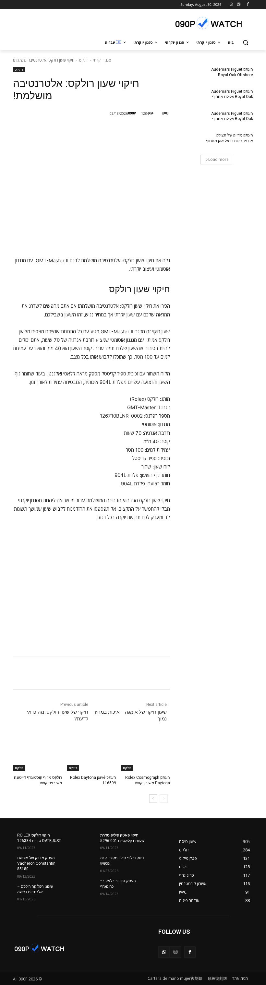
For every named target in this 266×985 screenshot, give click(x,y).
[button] (245, 42)
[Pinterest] (78, 130)
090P (132, 113)
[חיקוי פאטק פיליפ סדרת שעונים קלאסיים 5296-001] (159, 840)
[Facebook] (247, 4)
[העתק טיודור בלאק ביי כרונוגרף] (159, 886)
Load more (218, 159)
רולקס (84, 60)
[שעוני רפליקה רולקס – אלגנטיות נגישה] (76, 891)
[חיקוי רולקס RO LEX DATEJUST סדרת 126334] (76, 840)
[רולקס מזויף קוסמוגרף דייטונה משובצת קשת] (37, 753)
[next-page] (153, 798)
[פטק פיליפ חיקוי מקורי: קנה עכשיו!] (159, 863)
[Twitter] (93, 130)
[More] (63, 130)
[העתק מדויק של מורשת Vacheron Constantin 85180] (76, 863)
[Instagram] (238, 4)
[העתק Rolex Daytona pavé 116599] (91, 753)
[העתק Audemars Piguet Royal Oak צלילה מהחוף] (190, 96)
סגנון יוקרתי (102, 60)
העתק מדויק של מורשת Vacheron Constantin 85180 (36, 863)
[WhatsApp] (231, 4)
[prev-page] (164, 798)
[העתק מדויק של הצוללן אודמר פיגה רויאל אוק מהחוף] (190, 140)
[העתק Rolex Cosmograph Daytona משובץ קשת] (145, 753)
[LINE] (123, 130)
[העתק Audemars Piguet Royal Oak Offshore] (190, 74)
